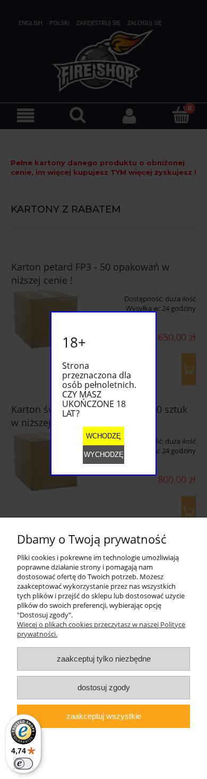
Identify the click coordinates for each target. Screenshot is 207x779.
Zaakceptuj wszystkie (103, 716)
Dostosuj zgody (103, 687)
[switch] (23, 763)
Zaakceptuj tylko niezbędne (104, 658)
